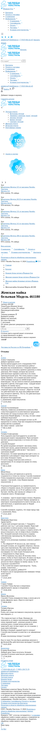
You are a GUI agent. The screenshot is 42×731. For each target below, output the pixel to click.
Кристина (4, 518)
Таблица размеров (8, 314)
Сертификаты (15, 23)
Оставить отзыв (7, 661)
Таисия (3, 406)
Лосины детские (16, 118)
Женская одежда (11, 124)
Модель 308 (5, 240)
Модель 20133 (6, 203)
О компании (10, 16)
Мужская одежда (11, 126)
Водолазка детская (17, 114)
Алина (3, 358)
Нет (4, 729)
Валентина (5, 648)
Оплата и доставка (12, 14)
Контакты (9, 12)
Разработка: (31, 261)
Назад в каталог (9, 302)
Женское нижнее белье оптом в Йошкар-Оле (22, 277)
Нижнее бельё (6, 679)
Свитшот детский (16, 122)
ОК (2, 723)
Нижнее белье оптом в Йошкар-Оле (19, 273)
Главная (8, 265)
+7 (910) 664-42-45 (26, 40)
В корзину (5, 331)
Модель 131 (5, 215)
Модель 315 (5, 191)
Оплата (13, 25)
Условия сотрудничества (19, 30)
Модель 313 (5, 228)
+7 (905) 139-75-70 (22, 669)
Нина (3, 470)
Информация (10, 19)
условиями (36, 715)
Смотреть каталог (7, 99)
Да (2, 729)
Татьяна (4, 432)
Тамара (3, 582)
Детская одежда (11, 112)
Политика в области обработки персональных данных (18, 710)
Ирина (3, 594)
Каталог (23, 50)
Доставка (13, 28)
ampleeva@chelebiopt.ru (9, 40)
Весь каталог (6, 246)
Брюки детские (15, 120)
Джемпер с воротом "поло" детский (23, 116)
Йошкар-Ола (8, 9)
